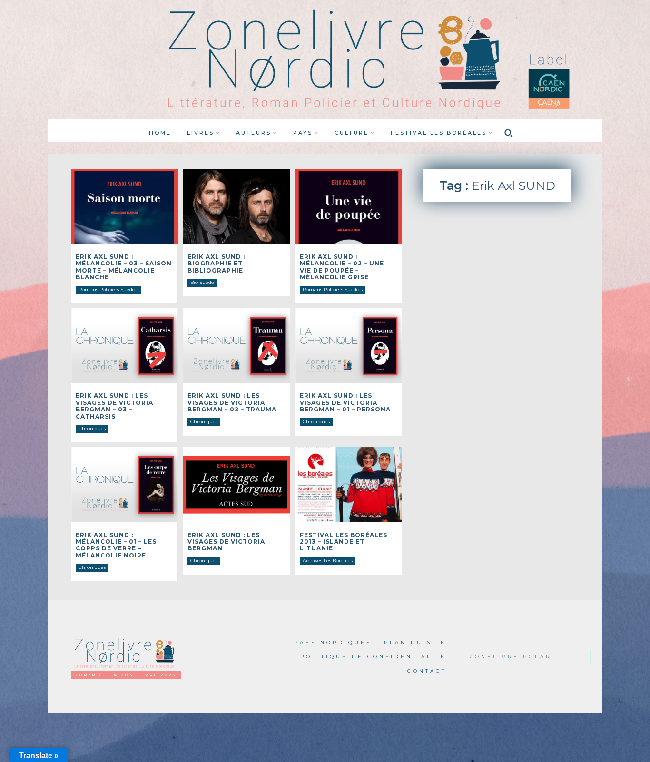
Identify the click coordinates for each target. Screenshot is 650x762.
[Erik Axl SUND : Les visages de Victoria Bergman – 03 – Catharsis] (124, 345)
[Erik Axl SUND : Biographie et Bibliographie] (236, 206)
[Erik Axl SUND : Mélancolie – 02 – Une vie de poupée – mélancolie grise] (348, 206)
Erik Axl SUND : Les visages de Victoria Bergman (226, 541)
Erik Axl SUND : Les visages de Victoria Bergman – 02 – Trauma (231, 402)
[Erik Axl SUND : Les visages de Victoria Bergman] (236, 484)
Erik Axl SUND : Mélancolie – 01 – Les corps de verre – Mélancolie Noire (116, 545)
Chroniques (92, 428)
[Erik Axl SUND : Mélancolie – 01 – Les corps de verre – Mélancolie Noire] (124, 484)
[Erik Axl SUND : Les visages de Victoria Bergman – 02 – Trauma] (236, 345)
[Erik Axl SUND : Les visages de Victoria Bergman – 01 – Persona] (348, 345)
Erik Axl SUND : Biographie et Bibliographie (216, 263)
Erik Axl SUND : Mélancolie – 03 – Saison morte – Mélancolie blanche (124, 267)
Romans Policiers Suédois (108, 289)
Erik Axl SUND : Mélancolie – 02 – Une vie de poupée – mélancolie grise (342, 267)
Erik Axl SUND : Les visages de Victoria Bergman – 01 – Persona (345, 402)
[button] (509, 133)
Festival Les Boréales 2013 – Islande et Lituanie (343, 541)
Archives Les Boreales (328, 560)
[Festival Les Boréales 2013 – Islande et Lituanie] (348, 484)
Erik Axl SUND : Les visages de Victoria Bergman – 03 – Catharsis (114, 406)
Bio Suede (202, 282)
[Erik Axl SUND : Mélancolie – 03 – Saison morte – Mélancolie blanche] (124, 206)
